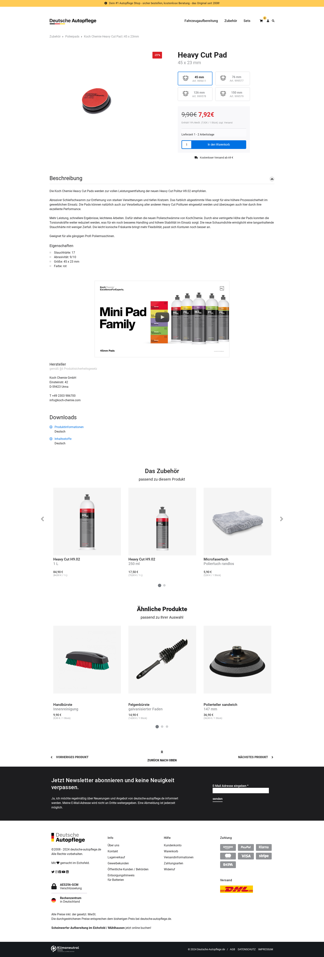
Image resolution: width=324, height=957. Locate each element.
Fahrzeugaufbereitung (201, 21)
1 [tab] (159, 585)
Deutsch (60, 431)
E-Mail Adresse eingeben (230, 785)
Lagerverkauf (116, 857)
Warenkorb (171, 851)
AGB (232, 949)
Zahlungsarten (173, 863)
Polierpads (72, 36)
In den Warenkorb (219, 144)
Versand (228, 122)
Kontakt (113, 851)
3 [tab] (166, 726)
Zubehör (230, 21)
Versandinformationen (179, 857)
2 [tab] (164, 585)
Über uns (113, 845)
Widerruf (169, 869)
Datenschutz (247, 949)
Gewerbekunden (118, 863)
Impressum (265, 949)
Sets (247, 21)
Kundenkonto (173, 845)
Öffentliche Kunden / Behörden (128, 869)
